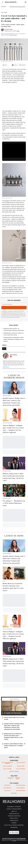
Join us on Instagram (7, 766)
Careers (14, 822)
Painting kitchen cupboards (11, 337)
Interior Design (4, 12)
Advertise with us (10, 778)
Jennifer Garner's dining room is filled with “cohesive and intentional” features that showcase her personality (14, 726)
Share (6, 65)
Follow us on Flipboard (14, 771)
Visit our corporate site (21, 838)
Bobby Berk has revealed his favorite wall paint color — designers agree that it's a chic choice (13, 736)
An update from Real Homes (12, 713)
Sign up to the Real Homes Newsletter (7, 763)
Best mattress (7, 785)
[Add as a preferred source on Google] (14, 832)
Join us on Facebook (20, 768)
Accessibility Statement (14, 806)
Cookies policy (14, 820)
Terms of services (18, 311)
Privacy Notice (20, 313)
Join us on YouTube (21, 762)
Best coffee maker (7, 787)
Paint (4, 348)
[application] (14, 150)
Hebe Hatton (9, 29)
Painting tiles (7, 333)
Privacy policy (14, 818)
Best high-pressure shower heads (17, 6)
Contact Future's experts (14, 809)
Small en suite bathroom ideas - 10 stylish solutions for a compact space (14, 745)
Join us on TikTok (20, 766)
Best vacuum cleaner (20, 785)
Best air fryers (7, 790)
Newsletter (23, 65)
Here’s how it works (13, 35)
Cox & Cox (19, 293)
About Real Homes (17, 778)
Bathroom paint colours (10, 328)
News (18, 30)
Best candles (14, 793)
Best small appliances (20, 790)
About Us (14, 811)
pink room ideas (15, 223)
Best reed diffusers (21, 787)
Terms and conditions (14, 815)
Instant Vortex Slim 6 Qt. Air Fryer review (14, 718)
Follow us (15, 65)
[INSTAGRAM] (11, 357)
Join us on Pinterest (7, 768)
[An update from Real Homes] (14, 708)
